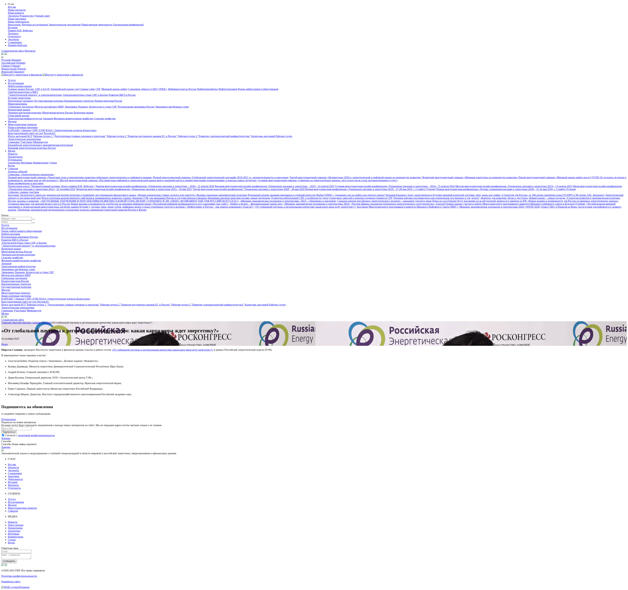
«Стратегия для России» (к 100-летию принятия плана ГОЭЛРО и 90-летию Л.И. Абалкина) (552, 195)
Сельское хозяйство (105, 118)
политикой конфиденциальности (36, 435)
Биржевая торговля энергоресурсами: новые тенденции (239, 198)
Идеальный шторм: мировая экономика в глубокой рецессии (282, 195)
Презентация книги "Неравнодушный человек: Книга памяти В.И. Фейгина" (51, 186)
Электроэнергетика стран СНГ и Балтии (85, 95)
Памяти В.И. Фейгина (20, 30)
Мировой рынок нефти (114, 89)
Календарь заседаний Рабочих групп (271, 136)
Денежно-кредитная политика (25, 112)
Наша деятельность (18, 21)
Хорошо (5, 438)
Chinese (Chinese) (10, 65)
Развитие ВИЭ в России (122, 95)
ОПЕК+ (162, 89)
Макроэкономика (17, 103)
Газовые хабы (87, 89)
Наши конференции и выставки (26, 183)
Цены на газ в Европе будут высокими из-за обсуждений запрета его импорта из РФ (479, 201)
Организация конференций (128, 24)
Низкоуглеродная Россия (108, 100)
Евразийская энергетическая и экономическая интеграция (40, 145)
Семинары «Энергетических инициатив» (31, 174)
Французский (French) (13, 68)
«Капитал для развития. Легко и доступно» (504, 198)
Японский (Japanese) (12, 71)
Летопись (13, 33)
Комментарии (40, 162)
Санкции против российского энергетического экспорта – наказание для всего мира (384, 201)
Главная (5, 322)
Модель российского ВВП (49, 106)
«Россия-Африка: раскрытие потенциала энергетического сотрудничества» (393, 204)
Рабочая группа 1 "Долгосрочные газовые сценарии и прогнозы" (69, 136)
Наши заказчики (17, 18)
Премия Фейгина (17, 45)
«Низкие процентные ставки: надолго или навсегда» (166, 195)
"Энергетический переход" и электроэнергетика (35, 95)
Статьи (53, 162)
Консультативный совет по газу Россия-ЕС (32, 133)
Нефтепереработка (207, 89)
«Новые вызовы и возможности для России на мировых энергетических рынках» (573, 201)
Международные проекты (22, 124)
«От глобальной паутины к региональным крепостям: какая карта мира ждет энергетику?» (306, 206)
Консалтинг (14, 24)
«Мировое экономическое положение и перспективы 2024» (317, 204)
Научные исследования (35, 24)
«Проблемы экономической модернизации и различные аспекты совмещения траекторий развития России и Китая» (82, 209)
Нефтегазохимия (227, 89)
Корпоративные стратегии (79, 100)
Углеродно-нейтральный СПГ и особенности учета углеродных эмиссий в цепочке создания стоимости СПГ (332, 198)
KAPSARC (14, 130)
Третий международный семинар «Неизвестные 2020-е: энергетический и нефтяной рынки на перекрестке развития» (355, 177)
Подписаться (8, 419)
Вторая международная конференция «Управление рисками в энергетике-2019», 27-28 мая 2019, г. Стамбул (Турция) (370, 189)
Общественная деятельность (97, 24)
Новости (12, 153)
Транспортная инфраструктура (25, 118)
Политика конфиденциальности (19, 576)
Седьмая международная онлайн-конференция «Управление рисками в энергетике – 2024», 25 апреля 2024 (395, 186)
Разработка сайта (10, 581)
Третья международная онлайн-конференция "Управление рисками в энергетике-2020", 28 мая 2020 (249, 189)
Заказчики (13, 476)
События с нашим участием (23, 192)
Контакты (30, 50)
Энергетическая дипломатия (64, 24)
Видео (11, 165)
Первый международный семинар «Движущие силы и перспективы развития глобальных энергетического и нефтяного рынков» (80, 177)
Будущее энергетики (19, 98)
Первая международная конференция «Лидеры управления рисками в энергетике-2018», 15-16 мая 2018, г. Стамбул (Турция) (506, 189)
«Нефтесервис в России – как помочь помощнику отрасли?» (220, 206)
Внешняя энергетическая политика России (32, 148)
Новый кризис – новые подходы (547, 198)
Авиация (48, 118)
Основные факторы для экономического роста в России (39, 204)
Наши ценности (17, 10)
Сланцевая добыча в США (143, 89)
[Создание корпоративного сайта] (15, 587)
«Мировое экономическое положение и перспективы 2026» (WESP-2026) (499, 206)
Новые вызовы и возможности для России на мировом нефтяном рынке (111, 204)
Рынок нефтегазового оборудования (258, 89)
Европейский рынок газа (65, 89)
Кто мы (12, 7)
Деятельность (15, 479)
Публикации (15, 159)
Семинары (14, 142)
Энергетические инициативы (24, 139)
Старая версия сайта (12, 50)
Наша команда (16, 12)
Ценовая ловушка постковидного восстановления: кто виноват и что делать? (436, 198)
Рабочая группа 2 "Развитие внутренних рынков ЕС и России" (142, 136)
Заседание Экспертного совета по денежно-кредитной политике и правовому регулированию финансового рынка (72, 195)
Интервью (26, 162)
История (12, 27)
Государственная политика (49, 100)
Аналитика (14, 162)
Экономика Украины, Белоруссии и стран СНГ (90, 106)
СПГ (98, 89)
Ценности (13, 467)
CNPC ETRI (38, 130)
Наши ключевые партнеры (23, 127)
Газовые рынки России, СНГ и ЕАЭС (29, 89)
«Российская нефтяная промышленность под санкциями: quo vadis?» (190, 204)
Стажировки (15, 42)
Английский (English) (13, 63)
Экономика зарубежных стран (172, 106)
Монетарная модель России (57, 112)
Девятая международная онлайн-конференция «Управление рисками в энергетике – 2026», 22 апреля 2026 (154, 186)
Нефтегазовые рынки (20, 86)
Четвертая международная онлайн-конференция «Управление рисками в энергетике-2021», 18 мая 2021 (134, 189)
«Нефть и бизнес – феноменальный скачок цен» (256, 204)
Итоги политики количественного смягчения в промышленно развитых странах (86, 198)
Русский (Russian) (11, 60)
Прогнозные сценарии (20, 100)
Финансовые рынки (19, 109)
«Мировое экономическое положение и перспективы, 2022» (274, 201)
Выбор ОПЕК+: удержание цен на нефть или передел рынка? (350, 195)
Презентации (15, 156)
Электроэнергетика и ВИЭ (23, 92)
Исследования (16, 83)
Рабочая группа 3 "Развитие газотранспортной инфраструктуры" (214, 136)
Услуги (12, 80)
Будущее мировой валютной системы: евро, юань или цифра (466, 195)
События (13, 168)
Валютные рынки (83, 112)
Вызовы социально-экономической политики (221, 195)
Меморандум (40, 142)
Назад (4, 344)
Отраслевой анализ (18, 115)
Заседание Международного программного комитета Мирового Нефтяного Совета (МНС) (407, 206)
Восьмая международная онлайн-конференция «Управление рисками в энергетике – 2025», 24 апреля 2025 (274, 186)
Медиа (11, 151)
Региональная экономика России (136, 106)
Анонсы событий (17, 171)
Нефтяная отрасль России (182, 89)
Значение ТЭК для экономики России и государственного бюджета (169, 198)
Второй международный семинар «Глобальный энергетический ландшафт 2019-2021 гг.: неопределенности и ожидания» (221, 177)
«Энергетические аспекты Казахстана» (75, 130)
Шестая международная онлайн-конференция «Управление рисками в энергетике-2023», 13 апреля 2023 (513, 186)
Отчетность (14, 36)
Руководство (27, 15)
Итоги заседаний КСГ (20, 136)
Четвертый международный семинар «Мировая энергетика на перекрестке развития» (470, 177)
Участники (26, 142)
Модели (12, 121)
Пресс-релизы (15, 525)
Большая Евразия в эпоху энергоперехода (409, 195)
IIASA (49, 130)
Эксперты (13, 15)
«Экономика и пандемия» (322, 201)
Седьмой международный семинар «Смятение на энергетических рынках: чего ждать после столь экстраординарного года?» (328, 180)
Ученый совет (42, 15)
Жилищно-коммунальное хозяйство (73, 118)
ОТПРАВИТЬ (9, 561)
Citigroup (26, 130)
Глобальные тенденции (21, 106)
